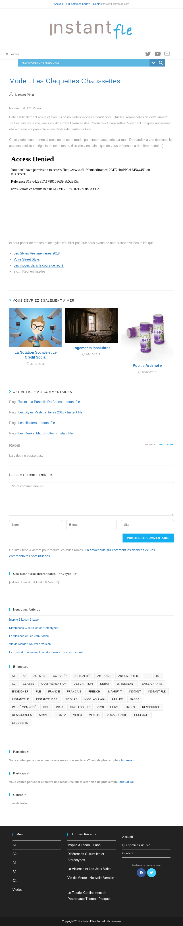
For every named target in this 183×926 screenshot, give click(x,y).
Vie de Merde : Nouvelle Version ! (30, 644)
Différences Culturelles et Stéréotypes (33, 628)
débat (104, 683)
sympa (61, 715)
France (54, 691)
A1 (14, 676)
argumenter (128, 676)
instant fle (157, 691)
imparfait (115, 691)
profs (130, 707)
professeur (80, 707)
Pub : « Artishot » (147, 365)
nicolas (71, 699)
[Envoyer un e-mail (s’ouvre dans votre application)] (167, 54)
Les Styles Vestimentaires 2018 (37, 253)
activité (39, 676)
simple (44, 715)
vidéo (77, 715)
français (74, 691)
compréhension (54, 683)
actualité (82, 676)
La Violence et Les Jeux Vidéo (29, 636)
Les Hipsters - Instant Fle (36, 423)
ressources (22, 715)
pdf (46, 707)
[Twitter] (151, 872)
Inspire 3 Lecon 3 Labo (24, 619)
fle (38, 691)
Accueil (58, 4)
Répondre (166, 444)
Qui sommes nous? (78, 4)
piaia (59, 707)
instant (135, 691)
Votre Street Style (26, 259)
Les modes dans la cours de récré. (39, 265)
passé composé (24, 707)
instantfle (20, 699)
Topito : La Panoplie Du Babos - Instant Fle (49, 402)
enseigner (20, 691)
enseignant (125, 683)
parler (117, 699)
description (83, 683)
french (94, 691)
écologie (141, 715)
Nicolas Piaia (24, 95)
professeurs (107, 707)
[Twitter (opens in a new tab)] (148, 54)
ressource (151, 707)
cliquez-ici (126, 760)
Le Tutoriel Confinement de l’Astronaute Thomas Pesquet (46, 652)
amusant (104, 676)
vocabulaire (117, 715)
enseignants (152, 683)
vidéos (94, 715)
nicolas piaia (94, 699)
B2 (158, 676)
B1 (147, 676)
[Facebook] (141, 872)
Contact (97, 4)
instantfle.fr (47, 699)
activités (60, 676)
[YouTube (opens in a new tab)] (157, 54)
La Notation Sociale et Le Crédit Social (36, 354)
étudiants (20, 722)
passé (134, 699)
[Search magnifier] (161, 63)
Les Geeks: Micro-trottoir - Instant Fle (45, 433)
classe (28, 683)
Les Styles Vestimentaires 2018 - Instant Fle (50, 412)
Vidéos (17, 889)
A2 (24, 676)
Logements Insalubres (91, 348)
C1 (14, 683)
